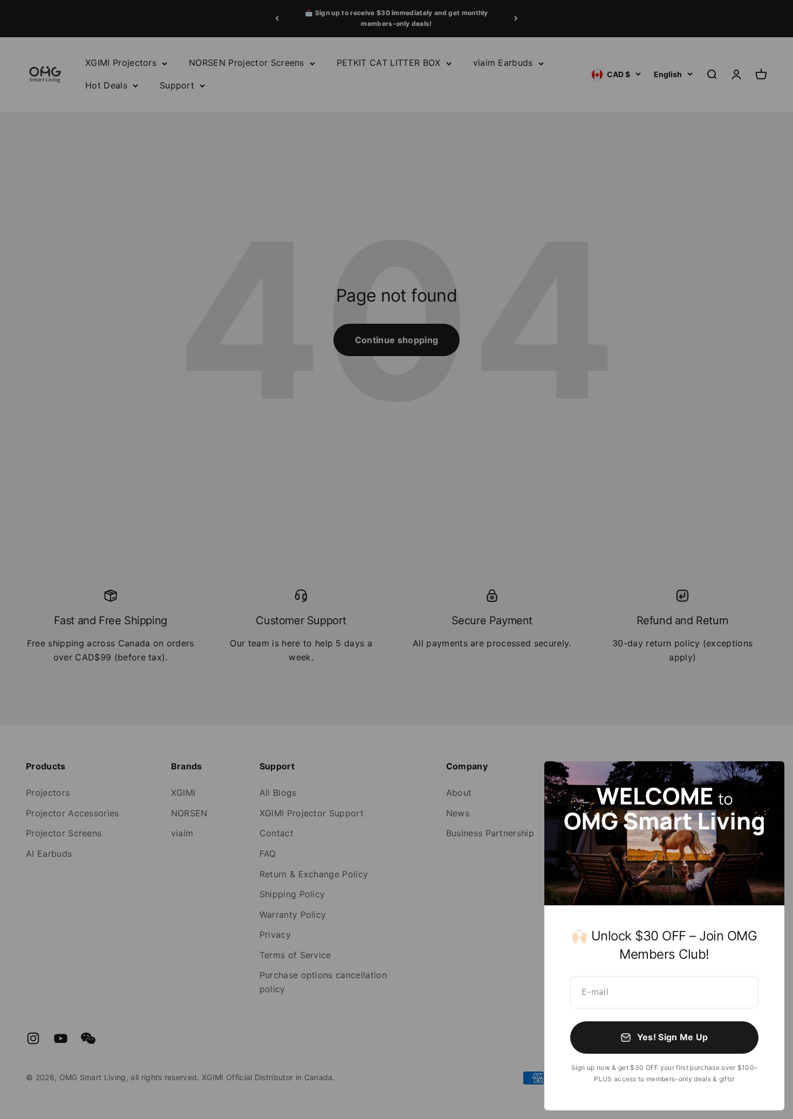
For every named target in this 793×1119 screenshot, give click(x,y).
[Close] (762, 784)
